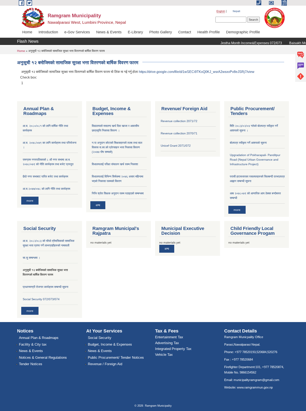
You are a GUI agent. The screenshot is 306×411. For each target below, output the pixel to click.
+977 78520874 (272, 367)
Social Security (99, 338)
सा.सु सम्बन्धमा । (31, 257)
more (29, 200)
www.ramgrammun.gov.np (255, 387)
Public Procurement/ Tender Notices (116, 358)
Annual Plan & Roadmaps (38, 338)
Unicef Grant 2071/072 (176, 145)
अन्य (98, 205)
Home (27, 32)
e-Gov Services (77, 32)
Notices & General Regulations (43, 358)
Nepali (236, 11)
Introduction (48, 32)
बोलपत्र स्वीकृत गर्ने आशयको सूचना (248, 142)
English (220, 11)
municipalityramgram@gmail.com (256, 380)
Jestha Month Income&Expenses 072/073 (248, 43)
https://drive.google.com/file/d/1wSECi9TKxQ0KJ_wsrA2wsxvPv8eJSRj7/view (196, 72)
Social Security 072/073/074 (41, 299)
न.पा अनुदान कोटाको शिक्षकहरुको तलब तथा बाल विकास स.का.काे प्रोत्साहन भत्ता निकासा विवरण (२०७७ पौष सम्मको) (117, 147)
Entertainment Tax (169, 337)
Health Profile (208, 32)
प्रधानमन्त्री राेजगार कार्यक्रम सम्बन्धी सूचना (45, 287)
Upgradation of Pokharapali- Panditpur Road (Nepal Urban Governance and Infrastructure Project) (255, 159)
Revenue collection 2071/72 (179, 121)
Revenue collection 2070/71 (179, 133)
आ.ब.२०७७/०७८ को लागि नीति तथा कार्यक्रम (46, 188)
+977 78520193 (245, 352)
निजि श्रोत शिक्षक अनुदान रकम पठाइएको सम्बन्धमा (118, 193)
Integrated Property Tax (173, 349)
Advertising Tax (167, 343)
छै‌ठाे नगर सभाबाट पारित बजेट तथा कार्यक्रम (45, 176)
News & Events (109, 32)
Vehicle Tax (164, 355)
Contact (184, 32)
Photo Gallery (160, 32)
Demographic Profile (243, 32)
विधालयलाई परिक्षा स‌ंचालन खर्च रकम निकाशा (115, 164)
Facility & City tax (33, 344)
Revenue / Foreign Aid (105, 364)
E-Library (135, 32)
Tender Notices (30, 364)
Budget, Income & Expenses (110, 344)
